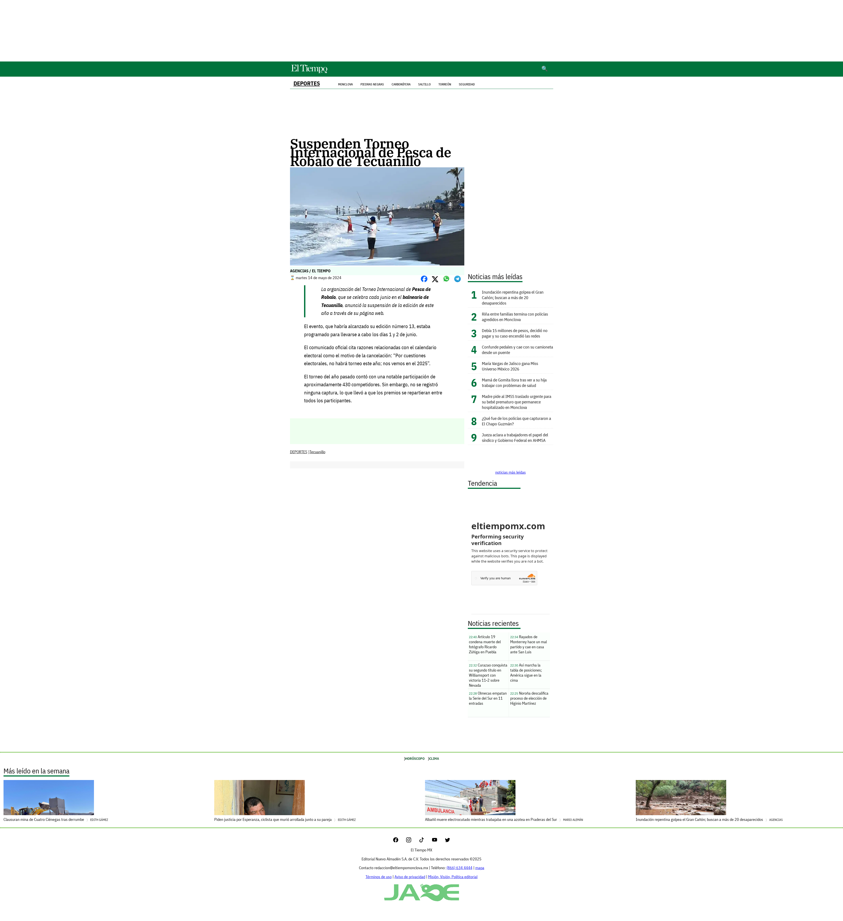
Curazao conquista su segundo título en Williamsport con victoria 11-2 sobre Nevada (488, 675)
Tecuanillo (317, 451)
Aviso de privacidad (409, 876)
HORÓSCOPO (415, 758)
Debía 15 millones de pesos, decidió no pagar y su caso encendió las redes (515, 333)
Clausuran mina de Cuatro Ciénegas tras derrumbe (56, 819)
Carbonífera (401, 84)
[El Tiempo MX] (309, 72)
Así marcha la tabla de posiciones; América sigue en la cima (526, 673)
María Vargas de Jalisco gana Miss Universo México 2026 (510, 366)
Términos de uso (379, 876)
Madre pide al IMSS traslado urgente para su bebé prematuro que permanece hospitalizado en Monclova (516, 402)
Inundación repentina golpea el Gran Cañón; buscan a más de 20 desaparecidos (513, 297)
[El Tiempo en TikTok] (425, 840)
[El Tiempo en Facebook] (399, 840)
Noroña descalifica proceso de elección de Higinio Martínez (529, 698)
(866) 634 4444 (459, 867)
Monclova (345, 84)
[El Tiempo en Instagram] (412, 840)
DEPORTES (307, 83)
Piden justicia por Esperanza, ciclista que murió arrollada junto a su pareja (285, 819)
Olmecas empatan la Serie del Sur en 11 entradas (488, 698)
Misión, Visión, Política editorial (452, 876)
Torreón (444, 84)
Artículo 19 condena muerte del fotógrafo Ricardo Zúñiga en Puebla (485, 644)
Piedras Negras (372, 84)
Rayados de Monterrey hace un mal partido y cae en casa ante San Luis (528, 644)
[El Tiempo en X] (447, 840)
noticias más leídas (510, 472)
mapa (479, 867)
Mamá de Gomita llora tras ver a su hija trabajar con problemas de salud (514, 382)
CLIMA (434, 758)
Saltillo (424, 84)
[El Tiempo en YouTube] (438, 840)
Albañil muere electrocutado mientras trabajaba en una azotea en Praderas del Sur (504, 819)
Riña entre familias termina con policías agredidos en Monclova (515, 316)
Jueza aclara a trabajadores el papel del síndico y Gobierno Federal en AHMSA (515, 437)
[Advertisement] (421, 30)
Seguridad (467, 84)
